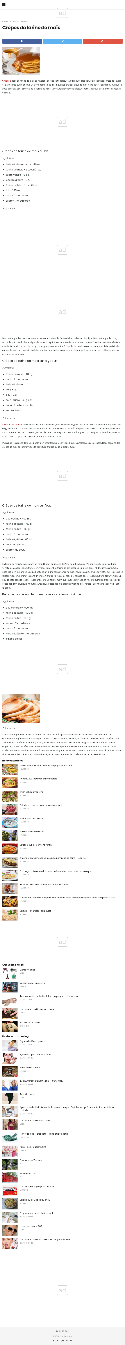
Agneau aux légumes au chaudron (38, 778)
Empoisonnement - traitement (36, 1213)
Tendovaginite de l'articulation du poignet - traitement (49, 996)
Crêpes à (6, 80)
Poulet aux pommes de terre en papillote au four (46, 765)
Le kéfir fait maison (12, 424)
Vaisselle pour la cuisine (32, 983)
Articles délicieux (20, 21)
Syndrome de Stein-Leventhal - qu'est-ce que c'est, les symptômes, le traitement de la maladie (67, 1109)
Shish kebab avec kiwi (31, 791)
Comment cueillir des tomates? (37, 1009)
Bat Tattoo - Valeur (30, 1022)
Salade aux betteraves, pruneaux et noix (41, 805)
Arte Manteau (27, 1094)
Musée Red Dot (28, 1173)
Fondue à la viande (30, 1067)
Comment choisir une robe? (35, 1120)
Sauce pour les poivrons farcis (36, 844)
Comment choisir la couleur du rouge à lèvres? (45, 1239)
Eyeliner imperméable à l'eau (35, 1054)
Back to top (62, 1331)
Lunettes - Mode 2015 (31, 1226)
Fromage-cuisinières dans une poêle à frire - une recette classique (55, 871)
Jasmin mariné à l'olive (32, 831)
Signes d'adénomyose (31, 1041)
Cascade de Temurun (31, 1160)
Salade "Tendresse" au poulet (35, 910)
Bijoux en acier (27, 969)
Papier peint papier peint (33, 1146)
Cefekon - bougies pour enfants (37, 1186)
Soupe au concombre (31, 818)
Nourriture (6, 21)
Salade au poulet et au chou (35, 1199)
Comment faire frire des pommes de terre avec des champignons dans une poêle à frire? (68, 897)
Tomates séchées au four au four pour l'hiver (44, 884)
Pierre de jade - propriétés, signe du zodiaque (44, 1133)
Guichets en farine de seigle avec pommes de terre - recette (53, 858)
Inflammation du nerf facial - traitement (42, 1080)
